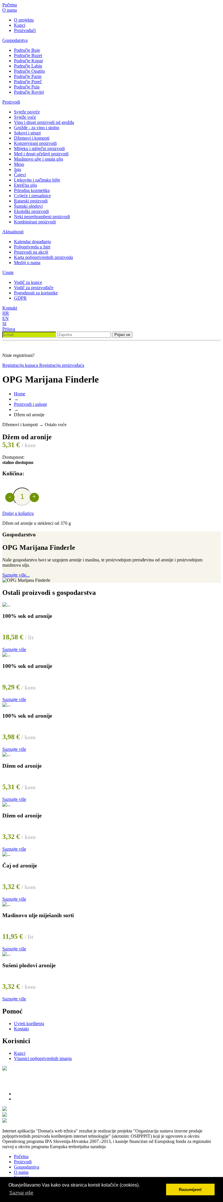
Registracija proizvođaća (61, 365)
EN (5, 318)
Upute (8, 272)
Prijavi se (122, 334)
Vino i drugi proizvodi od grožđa (44, 122)
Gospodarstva (15, 40)
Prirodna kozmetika (32, 190)
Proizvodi (11, 101)
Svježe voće (25, 117)
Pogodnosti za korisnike (36, 292)
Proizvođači (25, 30)
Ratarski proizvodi (31, 200)
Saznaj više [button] (21, 1192)
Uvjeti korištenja (29, 1023)
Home (19, 393)
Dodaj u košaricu (18, 513)
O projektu (24, 19)
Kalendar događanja (32, 241)
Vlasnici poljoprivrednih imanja (43, 1058)
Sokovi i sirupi (27, 132)
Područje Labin (28, 65)
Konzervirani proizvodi (35, 143)
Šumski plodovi (28, 206)
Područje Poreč (28, 81)
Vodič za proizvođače (33, 287)
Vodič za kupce (28, 282)
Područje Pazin (28, 76)
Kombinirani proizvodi (35, 221)
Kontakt (9, 307)
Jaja (17, 169)
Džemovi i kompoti (31, 138)
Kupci (19, 25)
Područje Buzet (28, 55)
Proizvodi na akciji (31, 252)
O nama (9, 10)
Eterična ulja (25, 185)
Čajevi (20, 174)
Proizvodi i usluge (30, 404)
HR (5, 313)
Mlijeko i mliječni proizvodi (39, 148)
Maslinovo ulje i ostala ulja (38, 159)
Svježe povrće (27, 111)
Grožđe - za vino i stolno (36, 127)
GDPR (20, 298)
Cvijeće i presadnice (32, 195)
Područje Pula (26, 86)
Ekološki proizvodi (31, 211)
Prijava (8, 328)
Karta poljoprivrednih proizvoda (43, 257)
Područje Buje (27, 50)
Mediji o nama (27, 262)
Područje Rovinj (29, 92)
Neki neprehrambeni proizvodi (42, 216)
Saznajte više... (16, 574)
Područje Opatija (29, 71)
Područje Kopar (28, 60)
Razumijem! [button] (190, 1189)
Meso (19, 164)
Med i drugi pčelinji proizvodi (41, 153)
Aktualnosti (13, 231)
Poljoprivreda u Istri (32, 246)
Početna (9, 4)
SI (4, 323)
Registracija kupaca (20, 365)
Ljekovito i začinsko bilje (37, 179)
